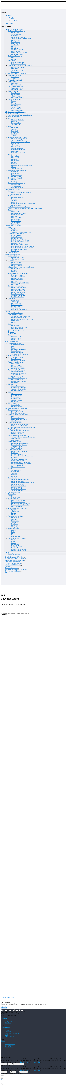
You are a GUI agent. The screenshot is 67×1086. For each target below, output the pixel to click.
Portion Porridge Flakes (18, 550)
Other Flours (15, 517)
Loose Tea (14, 230)
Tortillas (13, 78)
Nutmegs (14, 162)
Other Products (16, 105)
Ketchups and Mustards (15, 178)
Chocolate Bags (16, 303)
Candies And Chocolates (12, 254)
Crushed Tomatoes (17, 352)
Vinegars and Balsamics (15, 183)
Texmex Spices (12, 81)
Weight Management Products (17, 435)
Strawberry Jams (16, 400)
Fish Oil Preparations (17, 432)
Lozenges (11, 260)
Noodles (10, 191)
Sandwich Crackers (17, 49)
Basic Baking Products (18, 500)
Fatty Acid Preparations (15, 429)
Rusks (13, 57)
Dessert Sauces (16, 497)
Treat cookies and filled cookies (21, 38)
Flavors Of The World (14, 99)
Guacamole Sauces (17, 97)
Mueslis (13, 541)
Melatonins (14, 453)
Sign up (17, 19)
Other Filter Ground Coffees (19, 244)
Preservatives (12, 494)
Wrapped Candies (17, 279)
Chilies (13, 167)
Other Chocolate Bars (18, 292)
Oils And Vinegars (17, 110)
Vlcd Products (15, 438)
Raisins (13, 322)
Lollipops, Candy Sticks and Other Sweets (21, 267)
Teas (9, 227)
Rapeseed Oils (16, 123)
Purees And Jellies (13, 355)
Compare (13, 15)
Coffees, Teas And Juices (13, 225)
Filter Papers (15, 251)
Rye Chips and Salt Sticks (16, 330)
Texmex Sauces (13, 91)
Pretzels (13, 59)
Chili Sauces (15, 145)
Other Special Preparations (19, 451)
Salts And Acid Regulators (19, 426)
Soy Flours (14, 522)
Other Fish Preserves (17, 376)
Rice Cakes (11, 60)
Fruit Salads (15, 363)
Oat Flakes (14, 547)
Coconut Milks (15, 405)
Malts (13, 532)
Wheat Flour (15, 527)
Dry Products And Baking (13, 492)
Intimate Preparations (18, 454)
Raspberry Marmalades (18, 387)
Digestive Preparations (15, 422)
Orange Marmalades (17, 386)
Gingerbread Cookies (18, 37)
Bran (12, 535)
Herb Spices (15, 157)
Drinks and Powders (17, 418)
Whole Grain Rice (16, 211)
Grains (13, 540)
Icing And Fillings (16, 506)
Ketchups (14, 179)
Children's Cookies (17, 54)
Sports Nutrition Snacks (18, 489)
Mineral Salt (15, 132)
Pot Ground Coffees (17, 238)
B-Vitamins (14, 476)
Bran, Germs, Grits (13, 528)
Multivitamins (15, 471)
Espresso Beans (16, 243)
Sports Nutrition (12, 478)
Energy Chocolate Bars (18, 287)
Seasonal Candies (17, 278)
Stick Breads (15, 69)
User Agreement (10, 1044)
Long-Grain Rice (16, 218)
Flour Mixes (15, 521)
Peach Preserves (16, 365)
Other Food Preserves (18, 360)
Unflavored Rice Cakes (18, 64)
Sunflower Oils (15, 124)
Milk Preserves (12, 403)
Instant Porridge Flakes (18, 549)
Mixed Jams (15, 397)
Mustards (14, 181)
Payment (8, 1032)
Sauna (7, 552)
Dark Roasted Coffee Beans (20, 241)
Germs (13, 533)
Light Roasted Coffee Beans (20, 240)
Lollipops (14, 272)
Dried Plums (15, 320)
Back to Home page (7, 997)
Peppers (14, 159)
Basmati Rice (15, 224)
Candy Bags (11, 298)
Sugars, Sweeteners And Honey (18, 508)
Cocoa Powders (13, 252)
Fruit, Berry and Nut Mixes (19, 327)
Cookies (13, 46)
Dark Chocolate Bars (17, 294)
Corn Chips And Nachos (15, 86)
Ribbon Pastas (16, 205)
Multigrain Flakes (16, 546)
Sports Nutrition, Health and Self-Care (16, 408)
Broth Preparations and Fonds (17, 170)
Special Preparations (14, 449)
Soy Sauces (15, 151)
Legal (3, 1041)
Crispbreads (15, 72)
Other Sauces (15, 94)
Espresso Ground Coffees (19, 249)
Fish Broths (14, 171)
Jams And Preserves (11, 341)
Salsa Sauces (15, 93)
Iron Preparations (16, 448)
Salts (9, 126)
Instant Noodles (16, 194)
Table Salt (14, 135)
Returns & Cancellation (12, 1033)
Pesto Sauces (15, 146)
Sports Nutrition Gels (17, 481)
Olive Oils (14, 121)
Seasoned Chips (16, 89)
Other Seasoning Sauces (19, 139)
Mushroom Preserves (18, 344)
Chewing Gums (12, 256)
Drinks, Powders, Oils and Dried (18, 414)
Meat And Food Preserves (16, 357)
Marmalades (11, 384)
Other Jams (14, 401)
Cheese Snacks (16, 338)
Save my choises (19, 1063)
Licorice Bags (15, 306)
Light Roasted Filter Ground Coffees (22, 246)
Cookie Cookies (16, 40)
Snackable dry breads (18, 67)
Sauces (13, 101)
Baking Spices (15, 156)
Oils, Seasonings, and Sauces (14, 112)
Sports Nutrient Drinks (18, 484)
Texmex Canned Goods (15, 80)
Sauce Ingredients (17, 140)
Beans (13, 348)
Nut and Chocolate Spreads (16, 378)
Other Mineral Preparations (19, 443)
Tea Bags (14, 229)
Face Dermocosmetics (18, 411)
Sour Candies (15, 308)
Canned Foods (16, 107)
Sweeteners (15, 511)
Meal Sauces (15, 143)
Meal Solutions (16, 108)
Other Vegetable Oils (17, 120)
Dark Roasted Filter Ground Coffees (22, 248)
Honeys (13, 514)
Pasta (9, 196)
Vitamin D (14, 473)
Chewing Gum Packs (17, 257)
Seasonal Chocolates (18, 276)
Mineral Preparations (14, 441)
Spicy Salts (14, 131)
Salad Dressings (13, 113)
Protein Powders (16, 487)
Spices (10, 154)
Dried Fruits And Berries (15, 314)
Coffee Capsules (16, 237)
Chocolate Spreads (17, 379)
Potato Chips (15, 339)
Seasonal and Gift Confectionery (18, 273)
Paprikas (14, 164)
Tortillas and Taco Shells (15, 75)
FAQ (6, 1035)
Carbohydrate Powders (18, 486)
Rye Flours (14, 524)
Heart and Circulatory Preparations (22, 456)
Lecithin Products (16, 433)
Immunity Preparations (18, 460)
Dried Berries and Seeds (19, 419)
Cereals (13, 543)
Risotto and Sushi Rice (18, 213)
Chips (9, 335)
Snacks (7, 311)
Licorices (14, 270)
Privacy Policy (9, 1045)
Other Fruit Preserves (18, 368)
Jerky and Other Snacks (15, 313)
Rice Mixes (14, 216)
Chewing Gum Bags (17, 259)
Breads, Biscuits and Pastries (14, 557)
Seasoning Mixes (16, 168)
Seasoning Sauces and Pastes (17, 137)
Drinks (13, 102)
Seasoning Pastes (17, 148)
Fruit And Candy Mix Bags (19, 309)
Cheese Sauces (16, 96)
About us (8, 1023)
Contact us (8, 1021)
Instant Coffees (16, 235)
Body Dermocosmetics (18, 413)
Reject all (10, 1063)
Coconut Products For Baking (20, 503)
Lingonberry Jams (16, 395)
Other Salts (14, 127)
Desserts (10, 495)
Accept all (3, 1063)
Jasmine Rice (15, 222)
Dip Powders (12, 333)
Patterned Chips (16, 336)
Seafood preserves (17, 371)
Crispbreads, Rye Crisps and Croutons (20, 65)
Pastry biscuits (15, 43)
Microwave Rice (16, 221)
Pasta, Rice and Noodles (12, 189)
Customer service (6, 1027)
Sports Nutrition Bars (17, 490)
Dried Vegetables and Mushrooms (21, 165)
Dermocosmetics (13, 410)
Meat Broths (15, 173)
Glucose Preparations (18, 467)
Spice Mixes (15, 83)
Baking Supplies (13, 498)
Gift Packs (14, 284)
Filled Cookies (15, 42)
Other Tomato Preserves (18, 349)
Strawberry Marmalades (18, 389)
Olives (13, 346)
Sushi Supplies (16, 104)
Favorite (12, 13)
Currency (13, 27)
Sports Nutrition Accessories (20, 479)
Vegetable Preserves (14, 343)
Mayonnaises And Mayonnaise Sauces (20, 115)
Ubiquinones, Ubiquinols (19, 459)
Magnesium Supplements (19, 445)
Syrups (13, 510)
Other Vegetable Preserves (19, 354)
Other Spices (15, 160)
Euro (14, 29)
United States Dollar (19, 31)
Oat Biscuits (15, 45)
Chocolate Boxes (16, 281)
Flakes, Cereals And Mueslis (16, 538)
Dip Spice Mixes (16, 85)
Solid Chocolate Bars (18, 289)
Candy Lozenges (16, 262)
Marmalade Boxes (17, 275)
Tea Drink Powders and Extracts (21, 232)
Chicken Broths (16, 176)
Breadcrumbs (15, 525)
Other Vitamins (16, 470)
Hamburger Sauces (14, 116)
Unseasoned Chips (17, 88)
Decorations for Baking (18, 502)
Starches (14, 519)
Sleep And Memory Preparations (21, 463)
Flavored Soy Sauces (18, 149)
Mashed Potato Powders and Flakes (19, 207)
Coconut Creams (16, 406)
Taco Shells (15, 77)
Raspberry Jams (16, 398)
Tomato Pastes (16, 351)
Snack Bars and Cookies (19, 52)
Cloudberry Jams (16, 394)
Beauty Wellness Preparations (20, 462)
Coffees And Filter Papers (16, 233)
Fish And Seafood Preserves (16, 370)
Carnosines (14, 457)
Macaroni (14, 199)
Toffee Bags (15, 302)
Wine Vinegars (16, 184)
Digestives (14, 48)
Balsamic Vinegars (17, 187)
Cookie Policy (9, 1047)
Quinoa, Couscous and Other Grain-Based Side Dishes (25, 208)
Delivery (7, 1030)
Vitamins (10, 468)
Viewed (12, 17)
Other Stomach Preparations (20, 424)
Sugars (13, 513)
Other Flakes (15, 544)
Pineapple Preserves (17, 367)
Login (11, 19)
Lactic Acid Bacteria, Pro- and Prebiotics (23, 427)
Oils (9, 118)
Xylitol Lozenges (16, 264)
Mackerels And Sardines (18, 373)
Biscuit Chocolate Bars (18, 290)
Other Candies (15, 268)
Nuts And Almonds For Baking (20, 505)
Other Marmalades (17, 390)
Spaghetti (14, 200)
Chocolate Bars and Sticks (16, 286)
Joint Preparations (17, 465)
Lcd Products (15, 440)
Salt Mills (14, 129)
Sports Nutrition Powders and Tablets (22, 482)
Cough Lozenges (16, 265)
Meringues (14, 35)
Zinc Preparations (16, 446)
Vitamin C (14, 475)
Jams (9, 392)
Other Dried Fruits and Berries (20, 316)
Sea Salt (14, 134)
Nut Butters (14, 382)
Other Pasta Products (18, 197)
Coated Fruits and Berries (19, 317)
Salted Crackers (16, 51)
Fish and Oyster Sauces (18, 153)
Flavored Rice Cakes (17, 62)
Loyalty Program (10, 1036)
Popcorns (11, 332)
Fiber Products (15, 536)
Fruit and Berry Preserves (16, 362)
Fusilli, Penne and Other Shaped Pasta (23, 203)
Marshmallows (15, 300)
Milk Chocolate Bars (17, 297)
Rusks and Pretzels (14, 56)
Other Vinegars (16, 186)
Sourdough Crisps (17, 70)
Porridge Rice (15, 219)
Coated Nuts (15, 325)
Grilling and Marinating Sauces (20, 142)
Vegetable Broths (16, 175)
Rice (9, 210)
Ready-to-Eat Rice (17, 214)
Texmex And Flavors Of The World (15, 73)
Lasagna (14, 202)
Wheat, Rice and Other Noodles (21, 192)
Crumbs (13, 530)
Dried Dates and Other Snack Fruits (22, 319)
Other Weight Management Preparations (23, 437)
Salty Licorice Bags (17, 305)
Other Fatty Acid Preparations (20, 430)
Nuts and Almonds (17, 328)
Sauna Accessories (14, 554)
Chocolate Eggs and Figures (20, 283)
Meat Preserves (16, 359)
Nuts (9, 324)
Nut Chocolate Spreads (18, 381)
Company (4, 1018)
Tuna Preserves (16, 374)
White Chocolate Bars (18, 295)
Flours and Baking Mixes (15, 516)
